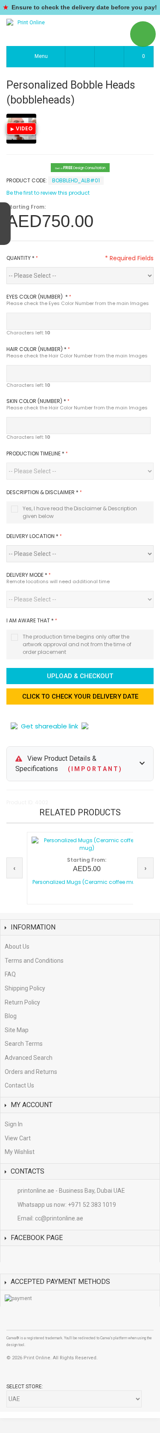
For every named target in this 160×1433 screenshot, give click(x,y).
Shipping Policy (25, 988)
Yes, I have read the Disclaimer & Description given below (80, 512)
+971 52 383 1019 (92, 1204)
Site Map (17, 1030)
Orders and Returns (31, 1071)
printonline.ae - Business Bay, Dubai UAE (71, 1190)
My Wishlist (20, 1151)
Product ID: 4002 (27, 802)
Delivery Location (32, 536)
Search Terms (24, 1043)
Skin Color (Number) (36, 401)
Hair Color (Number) (36, 349)
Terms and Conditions (34, 960)
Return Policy (22, 1002)
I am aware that (30, 620)
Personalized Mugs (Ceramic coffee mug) (86, 882)
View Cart (18, 1138)
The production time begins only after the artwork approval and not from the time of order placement (77, 644)
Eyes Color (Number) (37, 296)
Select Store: (24, 1387)
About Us (17, 946)
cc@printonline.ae (59, 1218)
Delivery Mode (26, 574)
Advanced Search (28, 1057)
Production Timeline (35, 453)
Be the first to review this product (48, 192)
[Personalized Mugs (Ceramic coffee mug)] (87, 844)
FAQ (10, 974)
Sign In (14, 1124)
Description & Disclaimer (42, 492)
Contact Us (19, 1085)
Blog (11, 1016)
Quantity (20, 258)
